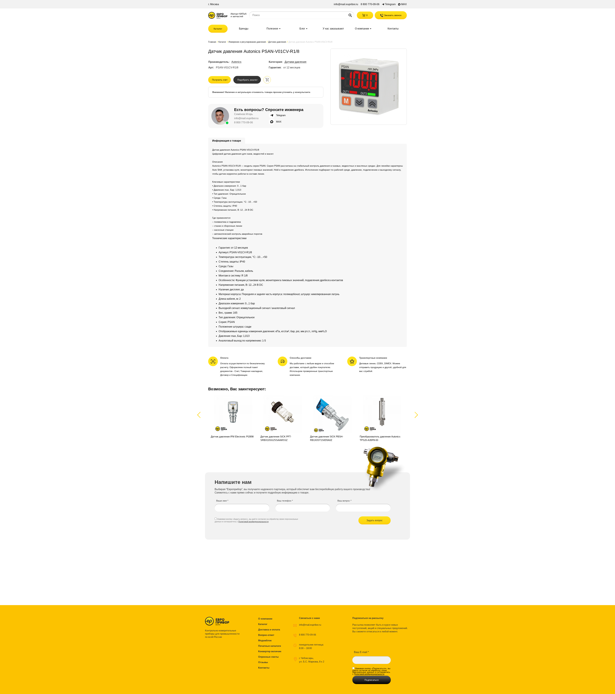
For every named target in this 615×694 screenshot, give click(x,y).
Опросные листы (268, 656)
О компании (362, 28)
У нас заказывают (333, 28)
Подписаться (372, 680)
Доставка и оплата (269, 629)
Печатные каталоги (269, 646)
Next (415, 414)
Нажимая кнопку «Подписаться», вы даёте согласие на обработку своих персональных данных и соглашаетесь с (371, 671)
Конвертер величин (269, 651)
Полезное (272, 28)
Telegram (390, 4)
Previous (200, 414)
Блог (302, 28)
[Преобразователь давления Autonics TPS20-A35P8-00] (382, 418)
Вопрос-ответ (266, 635)
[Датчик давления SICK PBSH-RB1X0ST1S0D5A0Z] (332, 418)
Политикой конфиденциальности (253, 522)
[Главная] (217, 15)
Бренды (243, 28)
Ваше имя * (222, 500)
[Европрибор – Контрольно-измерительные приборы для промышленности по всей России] (223, 621)
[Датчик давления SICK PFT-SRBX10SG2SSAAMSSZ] (283, 418)
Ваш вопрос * (344, 500)
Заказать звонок (392, 15)
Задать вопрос (374, 520)
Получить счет (220, 79)
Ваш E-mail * (361, 652)
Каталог (218, 28)
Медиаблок (265, 640)
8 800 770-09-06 (370, 4)
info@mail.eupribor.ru (346, 4)
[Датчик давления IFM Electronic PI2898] (233, 418)
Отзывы (263, 662)
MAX (404, 4)
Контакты (393, 28)
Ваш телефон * (285, 500)
